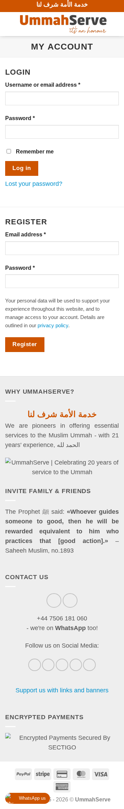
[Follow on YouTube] (89, 665)
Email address (37, 234)
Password (32, 118)
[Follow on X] (62, 665)
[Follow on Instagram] (48, 665)
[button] (9, 24)
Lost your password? (33, 183)
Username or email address (54, 85)
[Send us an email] (70, 600)
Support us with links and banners (62, 690)
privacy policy (53, 325)
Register (24, 344)
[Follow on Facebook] (34, 665)
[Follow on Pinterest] (76, 665)
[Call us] (53, 600)
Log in (21, 168)
